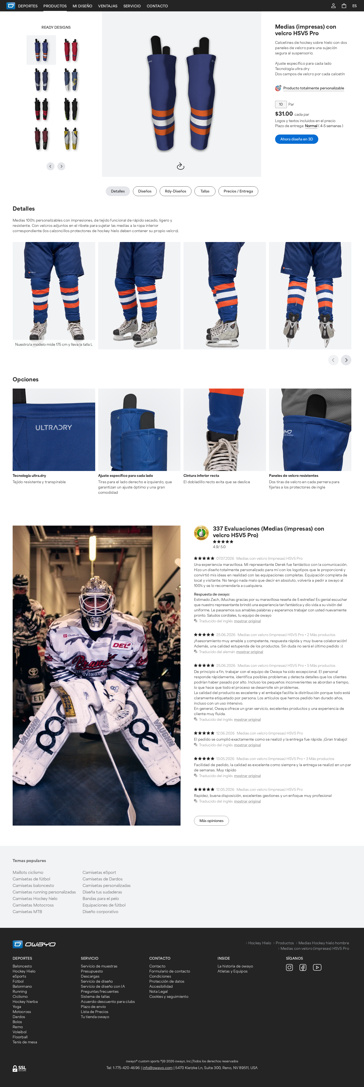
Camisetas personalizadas (107, 885)
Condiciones (160, 976)
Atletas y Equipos (233, 971)
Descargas (90, 976)
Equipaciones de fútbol (104, 905)
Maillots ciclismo (28, 872)
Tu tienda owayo (95, 1017)
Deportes (27, 6)
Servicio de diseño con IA (103, 987)
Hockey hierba (25, 1002)
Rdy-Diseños (175, 191)
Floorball (20, 1037)
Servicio (132, 6)
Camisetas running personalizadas (44, 892)
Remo (18, 1027)
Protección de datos (167, 981)
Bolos (17, 1022)
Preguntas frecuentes (100, 992)
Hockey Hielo (259, 943)
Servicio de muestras (99, 966)
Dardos (19, 1017)
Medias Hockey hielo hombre (323, 943)
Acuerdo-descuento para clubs (108, 1002)
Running (20, 992)
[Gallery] (56, 94)
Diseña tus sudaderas (102, 892)
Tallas (205, 191)
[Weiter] (346, 360)
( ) (324, 126)
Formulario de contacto (169, 971)
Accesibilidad (161, 987)
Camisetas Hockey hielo (35, 898)
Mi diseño (82, 6)
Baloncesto (22, 966)
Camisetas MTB (27, 911)
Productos (55, 6)
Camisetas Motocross (33, 905)
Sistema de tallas (95, 997)
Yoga (17, 1007)
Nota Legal (158, 992)
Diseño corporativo (100, 911)
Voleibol (20, 1032)
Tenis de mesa (25, 1042)
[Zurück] (333, 360)
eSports (19, 976)
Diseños (144, 191)
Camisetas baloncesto (33, 885)
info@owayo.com (158, 1068)
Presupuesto (92, 971)
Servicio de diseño (97, 981)
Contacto (157, 6)
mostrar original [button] (247, 621)
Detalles (118, 191)
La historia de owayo (235, 966)
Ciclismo (20, 997)
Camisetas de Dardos (103, 879)
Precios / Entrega (238, 191)
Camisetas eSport (99, 872)
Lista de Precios (94, 1012)
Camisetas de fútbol (31, 879)
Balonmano (22, 987)
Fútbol (18, 981)
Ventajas (107, 6)
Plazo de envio (93, 1007)
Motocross (22, 1012)
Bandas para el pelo (101, 898)
